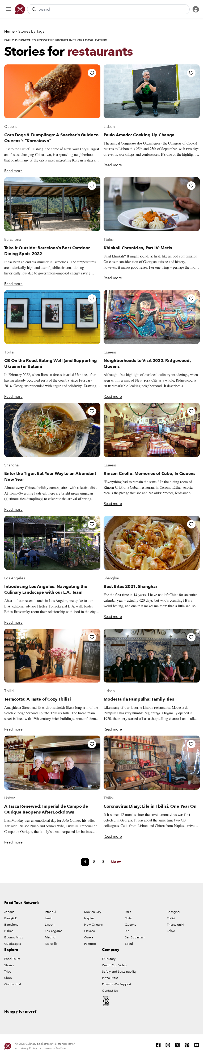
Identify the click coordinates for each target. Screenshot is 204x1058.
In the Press (110, 978)
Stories (9, 965)
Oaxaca (89, 931)
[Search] (34, 9)
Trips (7, 971)
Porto (128, 918)
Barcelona (12, 239)
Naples (89, 918)
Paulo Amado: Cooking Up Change (139, 135)
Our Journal (12, 984)
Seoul (129, 944)
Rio (127, 931)
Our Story (109, 959)
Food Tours (12, 959)
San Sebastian (134, 937)
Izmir (48, 918)
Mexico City (92, 912)
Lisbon (109, 126)
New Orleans (93, 925)
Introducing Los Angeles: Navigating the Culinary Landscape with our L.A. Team (45, 589)
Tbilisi (109, 239)
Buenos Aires (13, 937)
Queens (10, 126)
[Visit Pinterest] (187, 1045)
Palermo (90, 944)
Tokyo (171, 931)
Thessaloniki (175, 925)
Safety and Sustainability (119, 971)
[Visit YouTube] (196, 1045)
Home (9, 31)
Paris (128, 912)
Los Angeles (14, 578)
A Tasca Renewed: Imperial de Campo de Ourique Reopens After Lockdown (46, 809)
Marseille (51, 944)
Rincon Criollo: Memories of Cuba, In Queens (150, 473)
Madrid (50, 937)
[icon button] (8, 9)
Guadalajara (12, 944)
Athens (9, 912)
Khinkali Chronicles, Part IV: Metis (138, 248)
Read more (13, 170)
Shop (8, 978)
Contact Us (110, 991)
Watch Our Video (114, 965)
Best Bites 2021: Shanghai (130, 586)
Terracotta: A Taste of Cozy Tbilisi (37, 699)
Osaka (88, 937)
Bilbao (8, 931)
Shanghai (12, 465)
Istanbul (50, 912)
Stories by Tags (31, 31)
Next (115, 862)
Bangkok (10, 918)
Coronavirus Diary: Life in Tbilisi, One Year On (150, 806)
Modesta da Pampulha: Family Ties (139, 699)
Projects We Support (116, 984)
